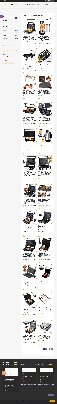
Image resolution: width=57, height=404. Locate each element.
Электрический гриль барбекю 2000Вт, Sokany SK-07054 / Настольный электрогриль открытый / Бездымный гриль (44, 201)
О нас (38, 4)
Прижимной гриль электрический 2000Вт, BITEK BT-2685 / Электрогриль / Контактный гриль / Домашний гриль (29, 145)
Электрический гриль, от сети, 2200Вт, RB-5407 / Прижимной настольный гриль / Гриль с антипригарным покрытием (44, 119)
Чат (53, 401)
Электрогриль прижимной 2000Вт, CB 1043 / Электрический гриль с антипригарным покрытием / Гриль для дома (44, 227)
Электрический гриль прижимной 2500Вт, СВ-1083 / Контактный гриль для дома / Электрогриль (44, 255)
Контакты (42, 4)
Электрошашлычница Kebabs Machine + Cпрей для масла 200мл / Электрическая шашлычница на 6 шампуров (44, 145)
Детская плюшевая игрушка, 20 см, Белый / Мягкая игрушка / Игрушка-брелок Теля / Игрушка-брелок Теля (11, 370)
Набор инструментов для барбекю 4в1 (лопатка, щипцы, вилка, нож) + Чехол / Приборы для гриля (44, 66)
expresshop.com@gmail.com (8, 63)
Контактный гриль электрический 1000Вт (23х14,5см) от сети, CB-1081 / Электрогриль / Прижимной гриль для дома (29, 282)
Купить (24, 46)
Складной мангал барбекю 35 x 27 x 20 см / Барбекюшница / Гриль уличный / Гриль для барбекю (29, 66)
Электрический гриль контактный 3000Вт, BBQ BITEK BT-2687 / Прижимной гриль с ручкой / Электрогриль (45, 337)
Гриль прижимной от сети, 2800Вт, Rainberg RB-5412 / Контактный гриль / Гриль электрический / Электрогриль (29, 119)
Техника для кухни (22, 10)
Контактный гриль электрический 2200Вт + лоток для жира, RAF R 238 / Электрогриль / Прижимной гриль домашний (29, 173)
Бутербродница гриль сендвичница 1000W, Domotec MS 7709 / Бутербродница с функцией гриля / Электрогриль (29, 38)
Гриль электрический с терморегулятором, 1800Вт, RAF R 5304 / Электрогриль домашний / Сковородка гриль (44, 92)
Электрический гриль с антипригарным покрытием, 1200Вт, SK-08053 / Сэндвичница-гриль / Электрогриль (29, 337)
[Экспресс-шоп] (6, 4)
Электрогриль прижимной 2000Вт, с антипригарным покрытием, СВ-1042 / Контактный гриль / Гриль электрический (28, 227)
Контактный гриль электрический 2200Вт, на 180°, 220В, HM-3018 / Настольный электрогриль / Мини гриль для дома (45, 173)
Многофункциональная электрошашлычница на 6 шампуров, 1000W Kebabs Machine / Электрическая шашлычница (43, 38)
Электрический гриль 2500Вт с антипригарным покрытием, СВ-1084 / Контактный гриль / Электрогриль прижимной (29, 309)
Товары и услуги (32, 4)
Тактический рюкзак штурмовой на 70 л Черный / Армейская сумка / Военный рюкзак (46, 370)
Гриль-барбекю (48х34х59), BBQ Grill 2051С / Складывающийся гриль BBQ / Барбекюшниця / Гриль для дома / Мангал (29, 92)
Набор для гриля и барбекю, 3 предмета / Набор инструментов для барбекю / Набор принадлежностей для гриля (44, 309)
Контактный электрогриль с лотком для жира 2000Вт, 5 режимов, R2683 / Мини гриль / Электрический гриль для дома (29, 201)
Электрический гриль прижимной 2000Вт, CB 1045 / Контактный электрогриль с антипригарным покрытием (29, 255)
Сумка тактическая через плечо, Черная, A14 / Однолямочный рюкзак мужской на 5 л (28, 370)
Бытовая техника (15, 10)
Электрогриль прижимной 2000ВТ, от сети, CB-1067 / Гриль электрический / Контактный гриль (43, 282)
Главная (26, 4)
